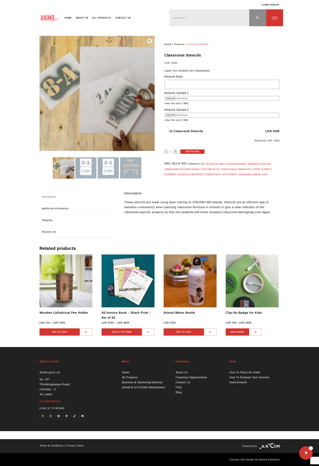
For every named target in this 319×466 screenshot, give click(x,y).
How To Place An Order (244, 372)
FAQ (179, 387)
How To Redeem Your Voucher (249, 377)
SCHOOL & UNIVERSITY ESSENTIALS (199, 174)
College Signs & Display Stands (181, 169)
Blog (179, 392)
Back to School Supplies (232, 164)
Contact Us (123, 18)
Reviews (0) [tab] (49, 231)
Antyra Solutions (269, 459)
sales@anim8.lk (50, 401)
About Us (82, 18)
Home (68, 18)
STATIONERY (229, 174)
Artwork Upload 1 (176, 93)
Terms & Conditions (52, 445)
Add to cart (192, 151)
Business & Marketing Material (142, 382)
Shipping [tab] (47, 220)
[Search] (257, 17)
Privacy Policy (75, 445)
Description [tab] (49, 196)
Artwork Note (173, 76)
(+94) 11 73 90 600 (52, 408)
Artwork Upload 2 (176, 109)
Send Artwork (238, 382)
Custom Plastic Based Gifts (236, 169)
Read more (237, 332)
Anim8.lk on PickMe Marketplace (143, 387)
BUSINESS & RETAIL (259, 164)
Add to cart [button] (59, 332)
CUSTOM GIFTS (210, 169)
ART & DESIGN (209, 164)
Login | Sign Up (270, 5)
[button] (149, 41)
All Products (101, 18)
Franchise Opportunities (191, 377)
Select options (121, 332)
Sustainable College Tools (252, 174)
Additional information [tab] (55, 208)
